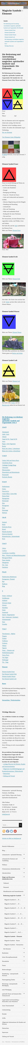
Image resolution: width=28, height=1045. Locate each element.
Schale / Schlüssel (7, 595)
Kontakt (4, 1014)
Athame (4, 436)
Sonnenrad (5, 612)
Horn (3, 508)
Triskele (4, 638)
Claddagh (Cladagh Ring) (9, 465)
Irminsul (4, 522)
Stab (16, 225)
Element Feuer (17, 230)
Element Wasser (17, 332)
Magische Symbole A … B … (12, 899)
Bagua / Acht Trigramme (9, 444)
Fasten (4, 965)
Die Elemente (7, 949)
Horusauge (5, 510)
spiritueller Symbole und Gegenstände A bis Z (10, 422)
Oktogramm (5, 562)
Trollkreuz (5, 641)
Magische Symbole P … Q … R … (14, 924)
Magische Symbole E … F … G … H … (14, 909)
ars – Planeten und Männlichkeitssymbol (14, 555)
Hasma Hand (5, 496)
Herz (3, 503)
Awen (3, 441)
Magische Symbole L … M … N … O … (14, 919)
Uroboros (4, 643)
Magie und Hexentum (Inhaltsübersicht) (8, 878)
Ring (3, 586)
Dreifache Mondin (7, 477)
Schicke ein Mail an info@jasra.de (11, 838)
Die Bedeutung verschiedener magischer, (12, 418)
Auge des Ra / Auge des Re (9, 439)
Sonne (4, 610)
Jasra (3, 1041)
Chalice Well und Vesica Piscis (10, 460)
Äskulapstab (5, 432)
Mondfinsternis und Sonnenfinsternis (13, 891)
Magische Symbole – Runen (12, 940)
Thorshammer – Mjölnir (8, 633)
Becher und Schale (17, 353)
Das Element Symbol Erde (9, 674)
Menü (25, 7)
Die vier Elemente (7, 132)
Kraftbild (4, 154)
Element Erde (16, 279)
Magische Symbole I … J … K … (13, 914)
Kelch (3, 524)
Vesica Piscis (5, 655)
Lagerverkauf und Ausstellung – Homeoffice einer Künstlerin (11, 1000)
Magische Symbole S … (11, 928)
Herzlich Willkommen (8, 846)
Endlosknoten (6, 486)
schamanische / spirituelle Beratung (11, 854)
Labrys (4, 548)
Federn (13, 403)
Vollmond (6, 883)
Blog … (4, 850)
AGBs (4, 1018)
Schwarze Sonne (6, 603)
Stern (3, 622)
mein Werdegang (6, 989)
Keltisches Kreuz (6, 527)
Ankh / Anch (5, 434)
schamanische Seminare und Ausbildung (9, 859)
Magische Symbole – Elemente (13, 936)
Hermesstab (5, 501)
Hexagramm (5, 505)
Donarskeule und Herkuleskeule (10, 472)
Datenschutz (6, 773)
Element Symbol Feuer (8, 671)
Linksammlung (6, 1010)
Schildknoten (5, 598)
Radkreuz (4, 584)
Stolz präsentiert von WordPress (18, 1041)
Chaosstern (5, 467)
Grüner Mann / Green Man (9, 493)
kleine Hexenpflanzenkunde (9, 957)
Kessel (4, 529)
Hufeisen (4, 512)
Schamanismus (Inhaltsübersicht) (11, 869)
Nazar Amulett (6, 560)
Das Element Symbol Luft (9, 679)
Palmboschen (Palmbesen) (9, 576)
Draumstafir (5, 474)
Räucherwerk (5, 405)
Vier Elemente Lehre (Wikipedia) (11, 137)
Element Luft (16, 381)
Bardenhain (5, 953)
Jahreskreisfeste (6, 873)
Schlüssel (4, 600)
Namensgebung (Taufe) (8, 979)
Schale (7, 302)
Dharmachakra (6, 470)
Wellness (4, 864)
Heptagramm (5, 498)
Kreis (3, 538)
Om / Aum (5, 565)
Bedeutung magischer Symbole (12, 895)
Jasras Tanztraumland (8, 1005)
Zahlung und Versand (9, 776)
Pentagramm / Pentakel (8, 579)
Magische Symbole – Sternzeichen (13, 944)
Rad (3, 581)
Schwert (4, 605)
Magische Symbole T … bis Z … (13, 932)
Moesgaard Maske (7, 557)
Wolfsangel (5, 660)
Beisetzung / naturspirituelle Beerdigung (9, 984)
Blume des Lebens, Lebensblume (11, 451)
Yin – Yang (5, 662)
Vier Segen (5, 657)
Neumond (6, 887)
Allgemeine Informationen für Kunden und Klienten (13, 1023)
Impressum (5, 1032)
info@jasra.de (6, 814)
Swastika (4, 624)
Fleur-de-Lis (5, 491)
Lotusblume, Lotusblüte (8, 553)
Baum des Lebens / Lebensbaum (11, 448)
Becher (4, 446)
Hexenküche (5, 961)
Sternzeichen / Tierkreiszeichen (11, 700)
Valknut (4, 645)
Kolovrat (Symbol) (7, 534)
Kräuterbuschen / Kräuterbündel (11, 536)
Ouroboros (5, 567)
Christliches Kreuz (7, 463)
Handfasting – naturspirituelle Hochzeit (10, 974)
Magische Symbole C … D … (12, 904)
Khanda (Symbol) (7, 531)
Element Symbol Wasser (8, 676)
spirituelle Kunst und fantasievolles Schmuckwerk (11, 994)
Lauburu (4, 550)
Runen (4, 683)
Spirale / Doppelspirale (8, 614)
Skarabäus (5, 607)
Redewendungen (6, 969)
